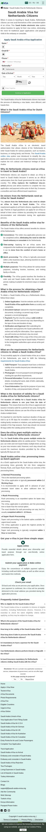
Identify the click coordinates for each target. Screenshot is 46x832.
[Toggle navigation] (43, 3)
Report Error (29, 679)
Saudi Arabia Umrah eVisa (11, 716)
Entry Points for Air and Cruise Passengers (17, 740)
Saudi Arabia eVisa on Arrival (12, 752)
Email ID (5, 51)
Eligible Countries (7, 704)
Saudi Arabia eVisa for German (12, 727)
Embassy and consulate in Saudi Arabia (16, 759)
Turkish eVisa (6, 799)
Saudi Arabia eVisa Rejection (12, 763)
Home (5, 8)
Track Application (7, 749)
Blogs (3, 785)
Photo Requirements (8, 698)
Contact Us (5, 781)
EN (26, 3)
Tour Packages (6, 766)
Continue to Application (23, 93)
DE (37, 3)
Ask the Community (8, 792)
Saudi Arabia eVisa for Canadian (13, 737)
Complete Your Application (11, 744)
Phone (5, 58)
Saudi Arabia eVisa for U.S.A (12, 723)
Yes (15, 679)
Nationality (6, 66)
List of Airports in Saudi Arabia (12, 773)
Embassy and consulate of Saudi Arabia (16, 756)
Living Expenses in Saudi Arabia (13, 769)
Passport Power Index (9, 805)
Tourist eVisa (5, 691)
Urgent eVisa (6, 708)
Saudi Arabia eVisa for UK (11, 730)
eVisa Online (5, 711)
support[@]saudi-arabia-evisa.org (13, 788)
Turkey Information (8, 776)
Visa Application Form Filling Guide (14, 720)
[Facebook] (2, 810)
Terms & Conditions (10, 820)
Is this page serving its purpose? (23, 676)
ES (30, 3)
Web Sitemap (6, 795)
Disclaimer (39, 820)
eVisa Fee (4, 701)
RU (34, 3)
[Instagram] (9, 810)
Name (4, 43)
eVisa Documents (7, 694)
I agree (23, 830)
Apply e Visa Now (7, 687)
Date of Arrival (8, 73)
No (22, 679)
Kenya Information (7, 802)
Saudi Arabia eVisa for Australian (13, 734)
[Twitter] (5, 810)
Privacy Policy (27, 820)
